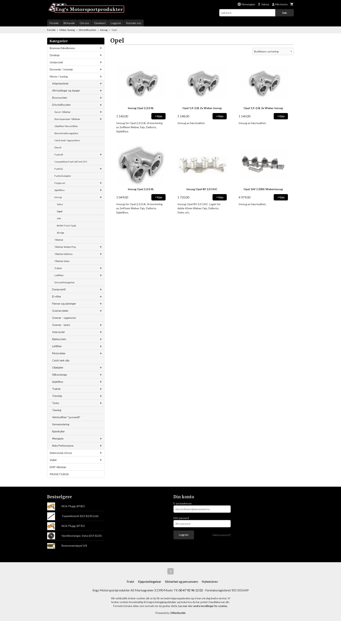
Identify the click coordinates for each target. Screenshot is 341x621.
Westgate (57, 438)
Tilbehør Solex (61, 261)
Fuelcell (58, 154)
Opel (59, 211)
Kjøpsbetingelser (149, 581)
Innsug (58, 197)
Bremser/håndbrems (62, 48)
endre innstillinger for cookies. (210, 606)
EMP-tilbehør (58, 467)
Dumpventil (59, 289)
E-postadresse (182, 503)
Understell (56, 62)
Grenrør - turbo (61, 324)
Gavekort (100, 23)
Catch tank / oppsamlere (67, 140)
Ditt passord (181, 518)
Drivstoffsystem (61, 104)
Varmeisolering (60, 424)
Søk (284, 12)
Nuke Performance (62, 445)
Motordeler (59, 353)
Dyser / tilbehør (62, 111)
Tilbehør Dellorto (63, 254)
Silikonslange (59, 374)
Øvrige (60, 232)
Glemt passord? (221, 535)
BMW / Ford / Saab (66, 225)
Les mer (183, 606)
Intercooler (58, 332)
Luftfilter (59, 275)
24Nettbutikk (178, 612)
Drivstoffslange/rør (64, 282)
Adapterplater (60, 83)
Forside (54, 23)
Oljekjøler (57, 367)
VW (59, 218)
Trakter (58, 268)
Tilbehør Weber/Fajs (65, 246)
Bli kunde (69, 23)
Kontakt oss (133, 23)
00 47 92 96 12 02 (191, 590)
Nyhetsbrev (210, 581)
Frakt (130, 581)
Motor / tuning (59, 76)
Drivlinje (55, 55)
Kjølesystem (59, 339)
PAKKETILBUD (59, 474)
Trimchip (57, 395)
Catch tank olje (60, 360)
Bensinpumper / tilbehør (67, 119)
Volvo (60, 204)
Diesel (57, 147)
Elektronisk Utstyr (61, 453)
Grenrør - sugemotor (64, 317)
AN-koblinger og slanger (66, 90)
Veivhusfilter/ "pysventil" (66, 417)
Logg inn (116, 23)
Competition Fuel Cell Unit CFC (70, 161)
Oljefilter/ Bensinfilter (66, 126)
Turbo (55, 403)
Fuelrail (58, 168)
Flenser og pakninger (64, 303)
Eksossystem (59, 97)
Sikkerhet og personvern (181, 581)
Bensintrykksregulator (66, 133)
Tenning (56, 410)
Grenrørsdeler (60, 310)
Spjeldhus (59, 190)
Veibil (53, 460)
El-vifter (56, 296)
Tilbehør (58, 239)
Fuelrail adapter (62, 175)
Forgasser (59, 182)
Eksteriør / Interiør (61, 69)
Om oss (84, 23)
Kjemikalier (58, 431)
